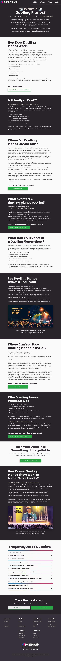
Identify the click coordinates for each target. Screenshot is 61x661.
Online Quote (22, 635)
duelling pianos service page (35, 377)
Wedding (35, 624)
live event (38, 267)
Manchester (11, 374)
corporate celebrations (14, 218)
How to (50, 2)
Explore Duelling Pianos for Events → (18, 227)
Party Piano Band (28, 427)
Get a (42, 2)
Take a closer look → (18, 188)
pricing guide (30, 428)
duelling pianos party (25, 267)
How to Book (21, 637)
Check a (35, 2)
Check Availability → (19, 608)
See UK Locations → (18, 387)
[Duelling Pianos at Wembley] (30, 517)
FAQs (34, 633)
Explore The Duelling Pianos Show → (30, 461)
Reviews (6, 624)
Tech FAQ (35, 635)
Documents (36, 637)
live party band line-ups (42, 427)
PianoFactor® (35, 653)
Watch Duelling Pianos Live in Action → (19, 90)
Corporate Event (37, 621)
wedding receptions (44, 216)
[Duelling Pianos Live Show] (30, 316)
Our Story (6, 621)
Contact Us (6, 626)
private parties (24, 218)
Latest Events (22, 626)
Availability (21, 633)
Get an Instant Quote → (42, 608)
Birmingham (17, 374)
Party (34, 626)
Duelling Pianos (51, 621)
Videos (20, 621)
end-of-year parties (35, 218)
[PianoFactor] (0, 2)
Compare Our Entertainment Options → (19, 436)
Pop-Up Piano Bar (52, 626)
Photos (20, 624)
